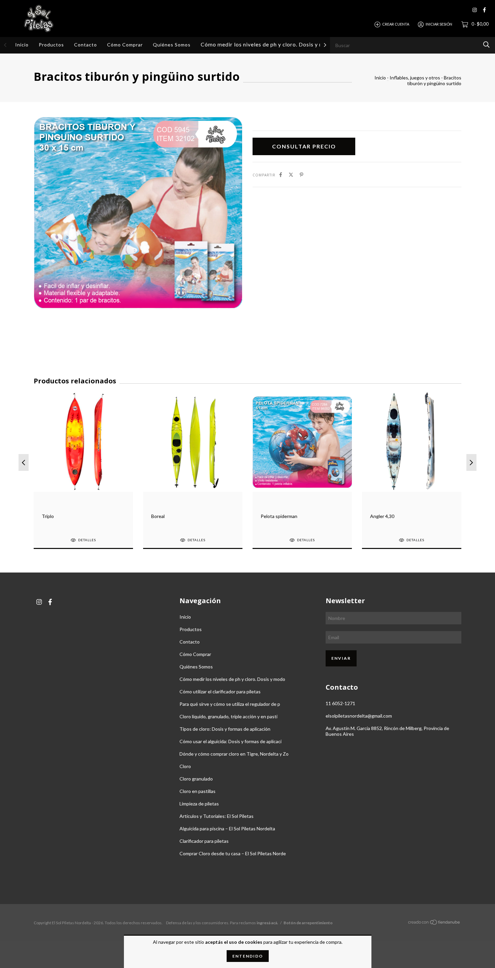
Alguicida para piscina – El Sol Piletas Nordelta (227, 828)
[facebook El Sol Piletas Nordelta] (484, 10)
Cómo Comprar (125, 44)
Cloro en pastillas (197, 791)
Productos (51, 44)
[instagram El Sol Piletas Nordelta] (475, 10)
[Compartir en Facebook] (280, 174)
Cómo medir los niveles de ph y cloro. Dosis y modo (267, 44)
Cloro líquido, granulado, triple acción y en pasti (228, 716)
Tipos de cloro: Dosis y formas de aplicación (224, 729)
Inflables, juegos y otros (415, 77)
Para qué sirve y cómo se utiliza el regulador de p (229, 704)
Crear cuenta (395, 24)
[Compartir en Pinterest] (301, 174)
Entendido (247, 956)
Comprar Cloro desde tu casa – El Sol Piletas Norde (232, 853)
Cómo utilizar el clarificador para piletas (220, 691)
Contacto (85, 44)
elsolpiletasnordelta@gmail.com (359, 716)
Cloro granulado (196, 779)
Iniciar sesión (439, 24)
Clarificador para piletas (204, 841)
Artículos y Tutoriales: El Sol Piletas (216, 816)
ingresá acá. (267, 922)
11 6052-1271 (340, 703)
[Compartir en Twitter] (291, 174)
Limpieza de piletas (199, 803)
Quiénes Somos (172, 44)
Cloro (185, 766)
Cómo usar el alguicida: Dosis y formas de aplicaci (230, 741)
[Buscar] (486, 44)
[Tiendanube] (434, 923)
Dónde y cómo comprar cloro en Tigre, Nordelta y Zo (234, 754)
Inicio (22, 44)
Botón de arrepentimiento (308, 922)
